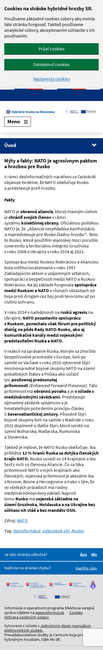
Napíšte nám (86, 568)
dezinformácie (27, 531)
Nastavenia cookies (51, 79)
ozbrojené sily (56, 531)
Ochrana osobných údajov (26, 617)
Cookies (76, 612)
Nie (95, 554)
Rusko (78, 531)
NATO (22, 520)
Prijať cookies (52, 48)
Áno (84, 554)
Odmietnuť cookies (51, 64)
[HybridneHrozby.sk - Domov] (51, 112)
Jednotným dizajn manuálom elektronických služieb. (47, 628)
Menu (13, 121)
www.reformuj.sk (49, 612)
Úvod (10, 145)
